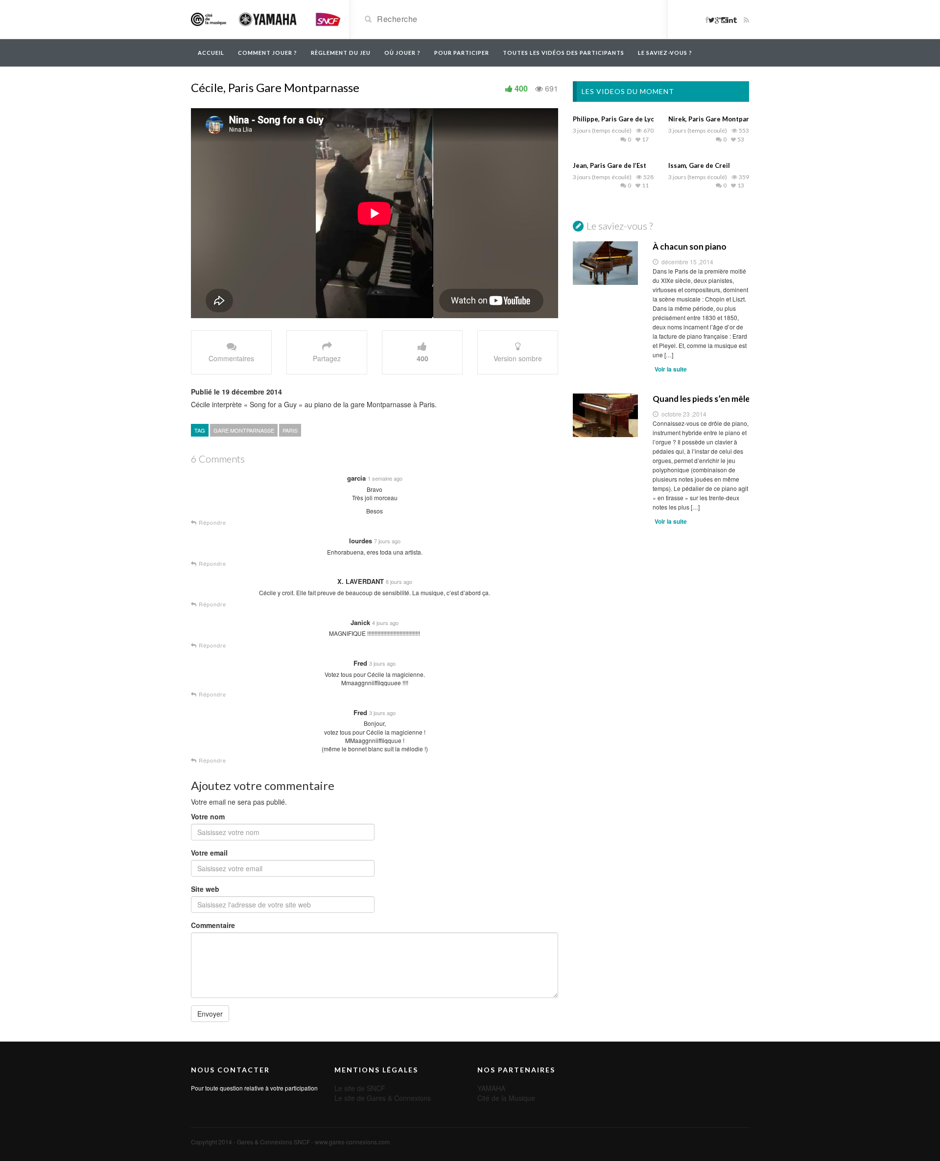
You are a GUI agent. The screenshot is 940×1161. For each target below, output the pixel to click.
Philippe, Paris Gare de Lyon (615, 119)
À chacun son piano (690, 246)
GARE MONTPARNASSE (243, 430)
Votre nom (208, 816)
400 (521, 88)
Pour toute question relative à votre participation (254, 1088)
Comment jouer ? (267, 52)
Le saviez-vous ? (665, 52)
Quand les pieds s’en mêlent (701, 399)
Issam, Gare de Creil (699, 165)
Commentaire (213, 925)
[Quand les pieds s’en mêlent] (605, 415)
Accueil (211, 52)
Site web (205, 889)
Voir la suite (671, 369)
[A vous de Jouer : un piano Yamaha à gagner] (266, 18)
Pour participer (461, 52)
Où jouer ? (402, 52)
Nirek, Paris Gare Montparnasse (717, 119)
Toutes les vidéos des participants (563, 52)
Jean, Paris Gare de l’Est (609, 165)
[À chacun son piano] (605, 262)
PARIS (290, 430)
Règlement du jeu (341, 52)
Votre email (209, 853)
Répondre (211, 522)
